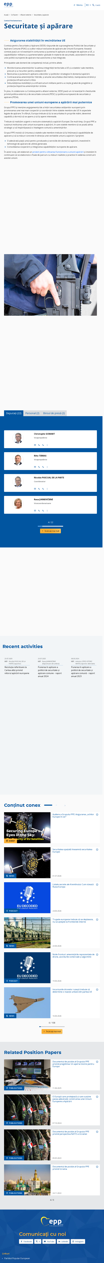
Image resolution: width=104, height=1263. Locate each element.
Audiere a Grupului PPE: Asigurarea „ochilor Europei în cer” (73, 815)
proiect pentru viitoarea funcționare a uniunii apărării (58, 152)
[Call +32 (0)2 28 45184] (39, 467)
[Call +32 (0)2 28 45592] (39, 511)
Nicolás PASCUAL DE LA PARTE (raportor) (17, 662)
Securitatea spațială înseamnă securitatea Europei (72, 850)
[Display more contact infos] (47, 445)
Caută (97, 5)
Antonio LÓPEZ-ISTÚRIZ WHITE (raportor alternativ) (85, 662)
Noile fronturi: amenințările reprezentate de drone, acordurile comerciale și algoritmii (73, 955)
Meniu (79, 5)
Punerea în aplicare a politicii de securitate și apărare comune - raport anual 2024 (50, 672)
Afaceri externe (25, 15)
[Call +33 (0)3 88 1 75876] (43, 489)
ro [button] (87, 5)
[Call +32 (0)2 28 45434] (39, 445)
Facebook (28, 1241)
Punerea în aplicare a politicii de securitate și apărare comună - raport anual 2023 (83, 672)
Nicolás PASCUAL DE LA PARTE (49, 477)
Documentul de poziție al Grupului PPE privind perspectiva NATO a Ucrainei (71, 1132)
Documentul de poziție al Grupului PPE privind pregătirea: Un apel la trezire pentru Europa (73, 1064)
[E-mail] (35, 445)
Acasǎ (6, 15)
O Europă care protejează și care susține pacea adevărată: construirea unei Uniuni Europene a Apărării (72, 1099)
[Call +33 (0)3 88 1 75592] (43, 511)
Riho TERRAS (40, 455)
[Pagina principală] (8, 5)
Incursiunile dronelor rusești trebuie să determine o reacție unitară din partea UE (72, 990)
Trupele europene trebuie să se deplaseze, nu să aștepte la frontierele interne (73, 920)
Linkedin (64, 1241)
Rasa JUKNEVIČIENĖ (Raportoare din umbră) (50, 662)
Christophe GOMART (44, 433)
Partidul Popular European (17, 1258)
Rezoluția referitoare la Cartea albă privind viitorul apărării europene (17, 670)
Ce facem (14, 15)
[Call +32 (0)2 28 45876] (39, 489)
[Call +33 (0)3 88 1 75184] (43, 467)
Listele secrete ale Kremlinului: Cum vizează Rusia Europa (73, 885)
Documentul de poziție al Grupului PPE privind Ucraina (71, 1167)
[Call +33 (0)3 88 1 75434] (43, 445)
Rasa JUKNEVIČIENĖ (43, 499)
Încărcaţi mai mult (52, 531)
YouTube (50, 1241)
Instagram (79, 1241)
